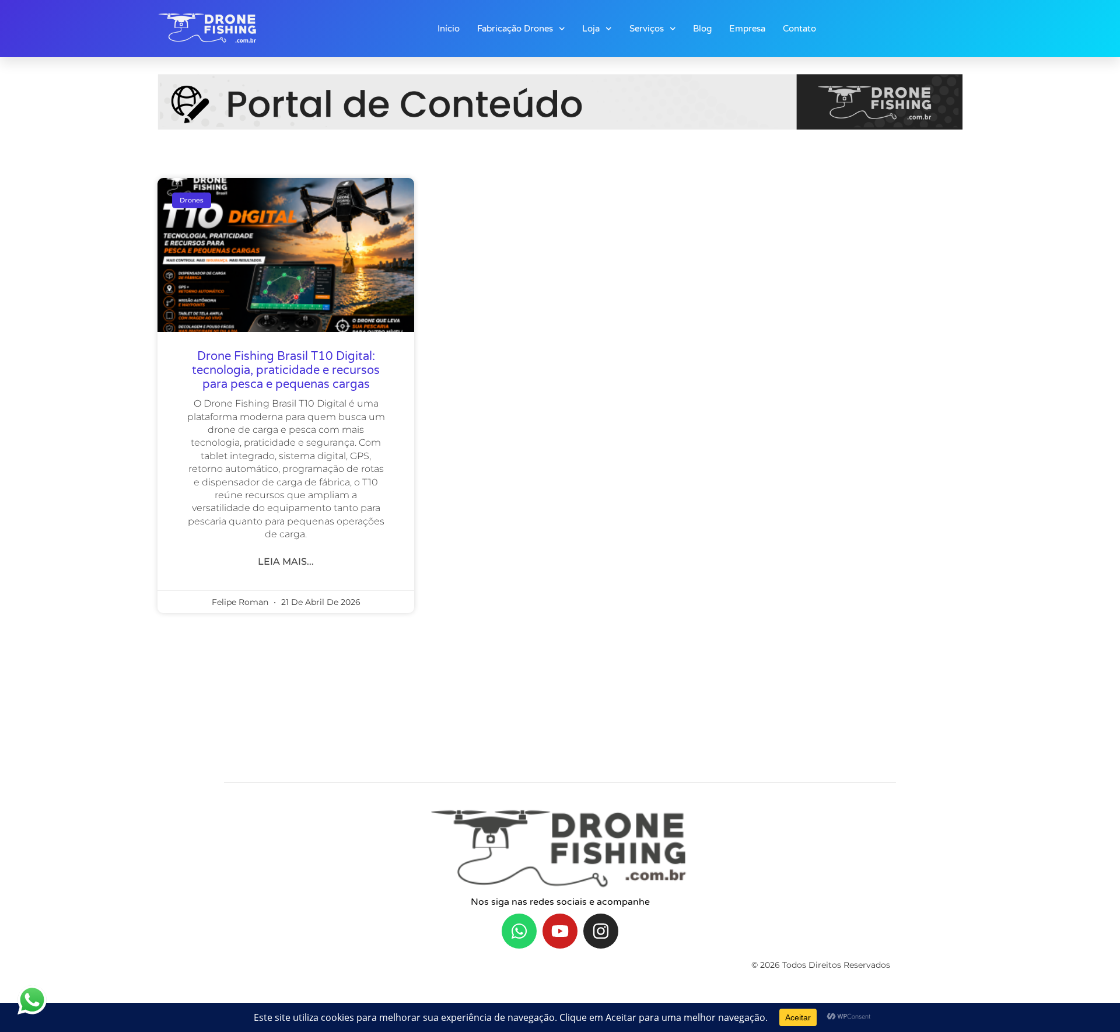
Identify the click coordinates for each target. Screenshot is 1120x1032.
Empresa (747, 28)
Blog (702, 28)
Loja (591, 28)
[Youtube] (560, 931)
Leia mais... (286, 561)
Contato (799, 28)
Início (449, 28)
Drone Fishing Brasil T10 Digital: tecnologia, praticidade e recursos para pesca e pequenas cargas (286, 370)
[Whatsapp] (519, 931)
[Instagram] (600, 931)
